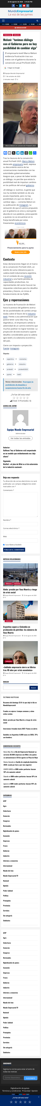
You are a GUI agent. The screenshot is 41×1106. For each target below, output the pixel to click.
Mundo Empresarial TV (10, 875)
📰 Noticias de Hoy (20, 28)
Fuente (6, 348)
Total (15, 401)
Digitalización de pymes (11, 831)
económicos (20, 223)
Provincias (6, 905)
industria (22, 364)
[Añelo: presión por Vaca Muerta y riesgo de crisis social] (20, 574)
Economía (6, 836)
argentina (10, 359)
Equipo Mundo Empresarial (14, 73)
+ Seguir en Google (13, 68)
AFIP (4, 801)
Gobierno (9, 583)
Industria (17, 35)
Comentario (8, 490)
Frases (5, 846)
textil (19, 374)
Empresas (6, 841)
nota (27, 394)
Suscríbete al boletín (13, 545)
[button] (3, 20)
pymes (9, 374)
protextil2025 (23, 369)
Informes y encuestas (10, 861)
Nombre (7, 520)
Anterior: (19, 452)
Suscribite (30, 1078)
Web (5, 536)
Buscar (6, 682)
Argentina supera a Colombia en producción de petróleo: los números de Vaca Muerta (20, 629)
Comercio (6, 816)
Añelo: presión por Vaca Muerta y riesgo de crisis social (20, 591)
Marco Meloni (28, 161)
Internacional (7, 866)
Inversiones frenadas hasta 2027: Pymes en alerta (20, 728)
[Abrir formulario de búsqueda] (37, 21)
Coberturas (7, 35)
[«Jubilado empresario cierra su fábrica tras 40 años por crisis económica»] (20, 652)
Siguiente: (20, 464)
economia (23, 359)
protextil (10, 369)
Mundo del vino (8, 870)
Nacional (6, 881)
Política (5, 895)
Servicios (6, 910)
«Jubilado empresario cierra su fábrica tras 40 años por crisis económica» (19, 669)
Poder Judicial (8, 890)
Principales (7, 900)
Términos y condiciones (11, 1091)
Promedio (24, 401)
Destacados (7, 826)
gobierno (30, 185)
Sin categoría (7, 915)
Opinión (5, 885)
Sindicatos (6, 920)
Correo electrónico (11, 528)
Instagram (23, 205)
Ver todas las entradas (20, 438)
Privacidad (26, 1091)
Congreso (6, 821)
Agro (4, 806)
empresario (18, 164)
